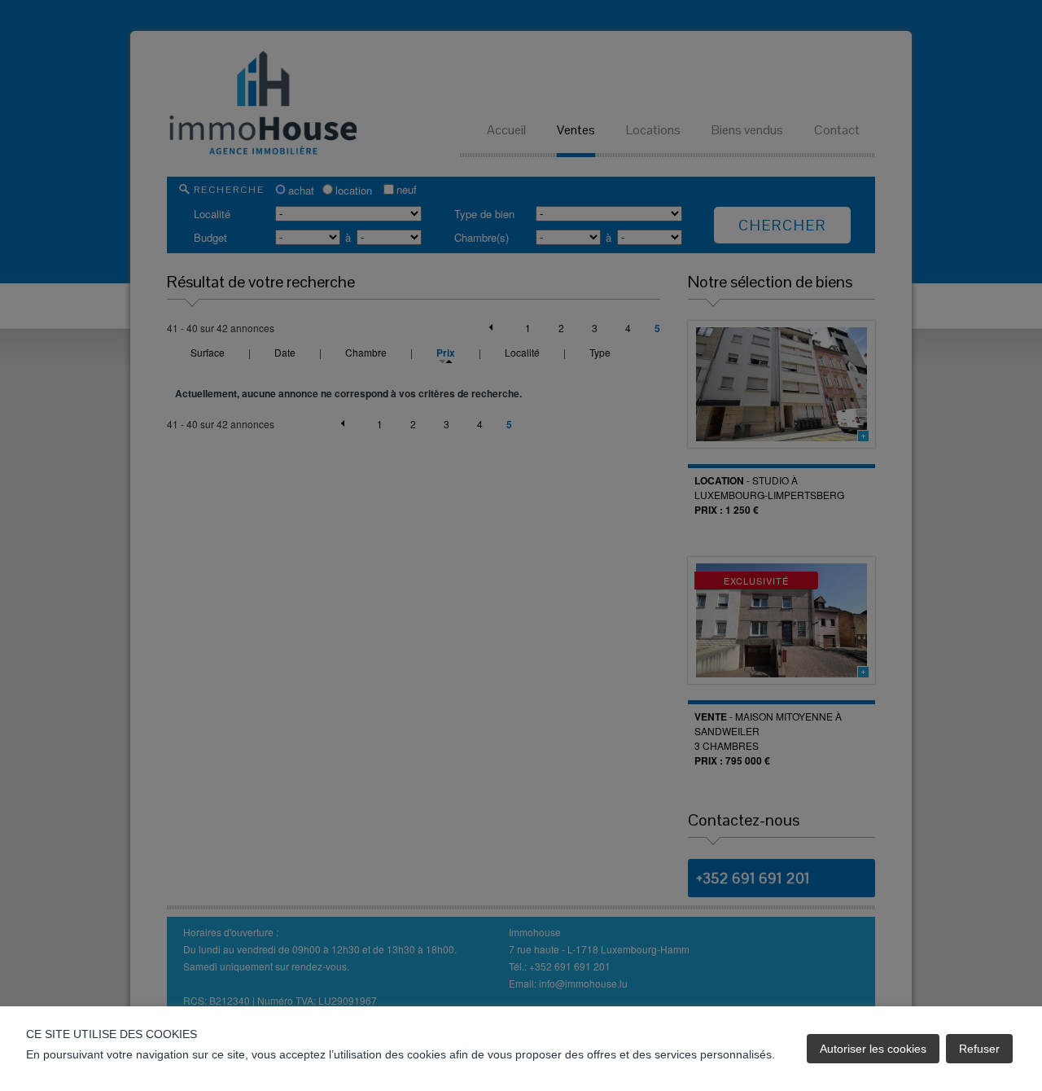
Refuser (979, 1048)
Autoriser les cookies (873, 1048)
